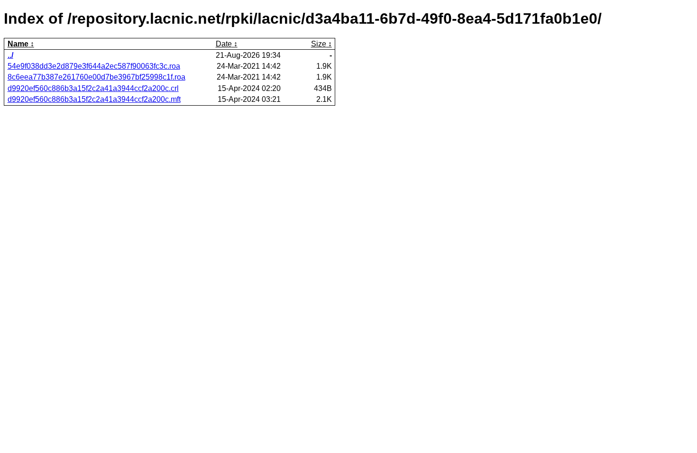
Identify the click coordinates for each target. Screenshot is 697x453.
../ (10, 55)
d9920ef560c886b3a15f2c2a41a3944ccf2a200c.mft (94, 99)
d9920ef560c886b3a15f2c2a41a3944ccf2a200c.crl (93, 88)
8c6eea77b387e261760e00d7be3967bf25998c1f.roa (96, 77)
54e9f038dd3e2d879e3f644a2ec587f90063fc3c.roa (94, 66)
